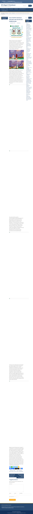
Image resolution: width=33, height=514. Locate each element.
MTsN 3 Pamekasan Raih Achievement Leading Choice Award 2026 (28, 49)
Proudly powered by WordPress (11, 512)
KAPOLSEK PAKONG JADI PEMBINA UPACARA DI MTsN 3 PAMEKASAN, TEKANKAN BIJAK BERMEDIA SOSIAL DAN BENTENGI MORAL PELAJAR (29, 80)
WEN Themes (24, 512)
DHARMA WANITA (4, 10)
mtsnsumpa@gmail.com (11, 1)
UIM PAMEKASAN (21, 471)
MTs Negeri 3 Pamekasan (8, 5)
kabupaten (11, 470)
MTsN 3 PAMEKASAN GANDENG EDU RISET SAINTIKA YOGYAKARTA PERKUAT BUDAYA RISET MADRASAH (29, 26)
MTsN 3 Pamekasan (19, 470)
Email (15, 493)
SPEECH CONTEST (11, 471)
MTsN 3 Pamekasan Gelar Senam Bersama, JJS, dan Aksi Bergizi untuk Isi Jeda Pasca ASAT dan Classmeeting (29, 63)
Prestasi (14, 470)
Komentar (10, 483)
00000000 (3, 1)
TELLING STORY (16, 471)
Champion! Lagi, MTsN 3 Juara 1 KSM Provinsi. (12, 475)
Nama (10, 493)
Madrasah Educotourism (18, 2)
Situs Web (21, 493)
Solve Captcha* (11, 496)
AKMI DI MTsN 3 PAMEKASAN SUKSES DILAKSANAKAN (20, 476)
